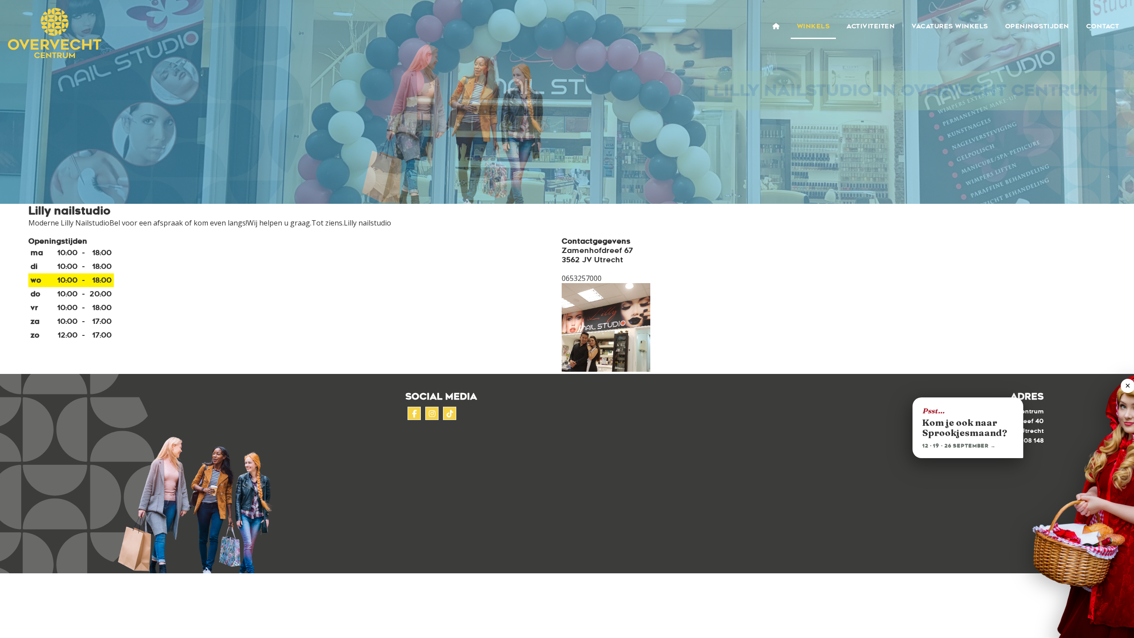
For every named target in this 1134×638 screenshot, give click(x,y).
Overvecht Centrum (52, 33)
